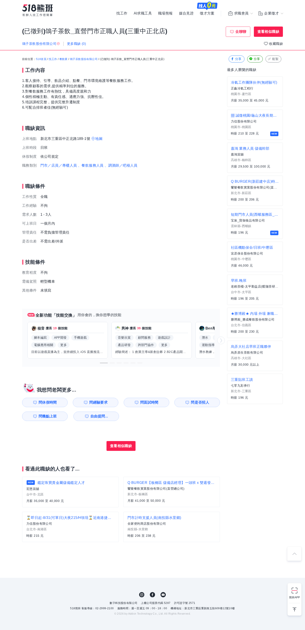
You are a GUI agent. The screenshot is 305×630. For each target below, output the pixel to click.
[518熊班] (37, 10)
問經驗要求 (98, 402)
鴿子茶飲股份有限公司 (84, 59)
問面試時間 (149, 402)
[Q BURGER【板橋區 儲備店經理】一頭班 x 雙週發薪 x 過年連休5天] (171, 492)
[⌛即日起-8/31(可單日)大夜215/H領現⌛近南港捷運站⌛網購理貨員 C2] (70, 527)
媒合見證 (186, 13)
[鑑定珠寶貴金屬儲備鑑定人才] (70, 492)
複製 (275, 59)
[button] (221, 340)
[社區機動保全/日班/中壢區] (255, 257)
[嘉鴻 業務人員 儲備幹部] (255, 158)
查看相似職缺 (268, 31)
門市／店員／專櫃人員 (58, 165)
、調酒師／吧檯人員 (121, 165)
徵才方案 (207, 13)
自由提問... (99, 416)
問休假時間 (48, 402)
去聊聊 (240, 31)
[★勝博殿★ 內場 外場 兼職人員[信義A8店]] (255, 323)
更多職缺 (76, 44)
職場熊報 (165, 13)
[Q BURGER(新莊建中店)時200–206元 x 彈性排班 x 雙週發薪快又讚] (255, 191)
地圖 (98, 139)
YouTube (163, 594)
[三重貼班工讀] (255, 389)
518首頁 (41, 59)
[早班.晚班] (255, 290)
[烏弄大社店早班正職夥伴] (255, 356)
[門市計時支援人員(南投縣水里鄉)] (171, 527)
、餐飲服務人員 (91, 165)
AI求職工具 (143, 13)
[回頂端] (294, 553)
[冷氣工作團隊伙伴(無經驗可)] (255, 92)
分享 (238, 59)
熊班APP (294, 597)
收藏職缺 (276, 44)
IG (141, 594)
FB (152, 594)
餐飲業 (63, 59)
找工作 (121, 13)
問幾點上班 (48, 416)
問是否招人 (200, 402)
